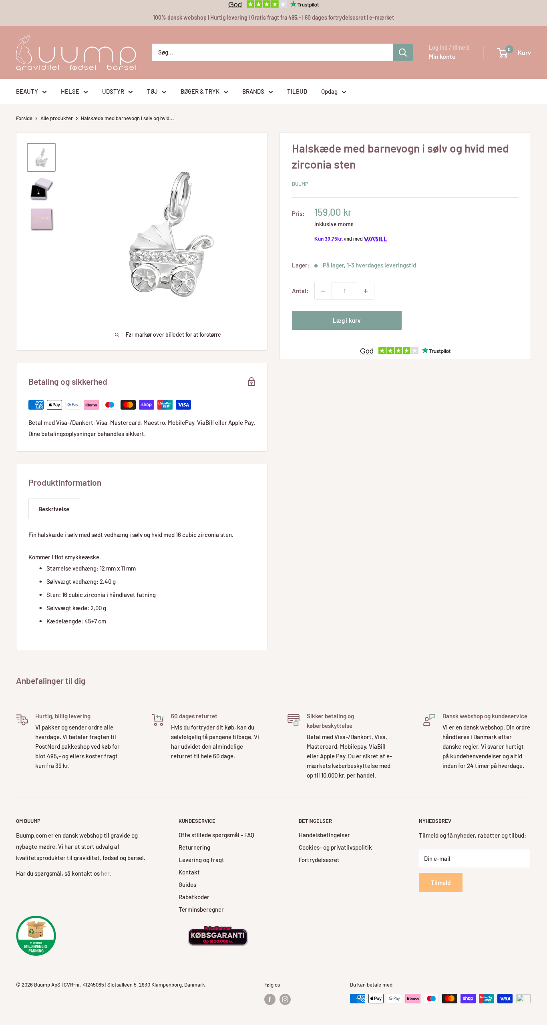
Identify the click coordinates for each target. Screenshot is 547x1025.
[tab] (53, 508)
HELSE (70, 91)
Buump (300, 184)
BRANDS (253, 91)
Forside (24, 118)
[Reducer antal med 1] (323, 291)
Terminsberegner (201, 909)
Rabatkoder (194, 896)
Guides (187, 884)
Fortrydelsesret (319, 859)
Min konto (442, 56)
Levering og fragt (201, 859)
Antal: (300, 291)
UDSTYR (113, 91)
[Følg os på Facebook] (270, 999)
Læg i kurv (347, 320)
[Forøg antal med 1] (365, 291)
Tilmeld (440, 882)
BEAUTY (27, 91)
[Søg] (403, 52)
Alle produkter (56, 118)
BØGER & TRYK (200, 91)
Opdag (329, 91)
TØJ (152, 91)
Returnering (194, 847)
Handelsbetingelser (324, 834)
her (105, 873)
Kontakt (189, 872)
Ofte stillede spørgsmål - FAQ (216, 834)
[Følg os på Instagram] (285, 999)
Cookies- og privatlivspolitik (335, 847)
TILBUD (297, 91)
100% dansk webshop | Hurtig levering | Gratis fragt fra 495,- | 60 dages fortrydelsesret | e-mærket (273, 17)
